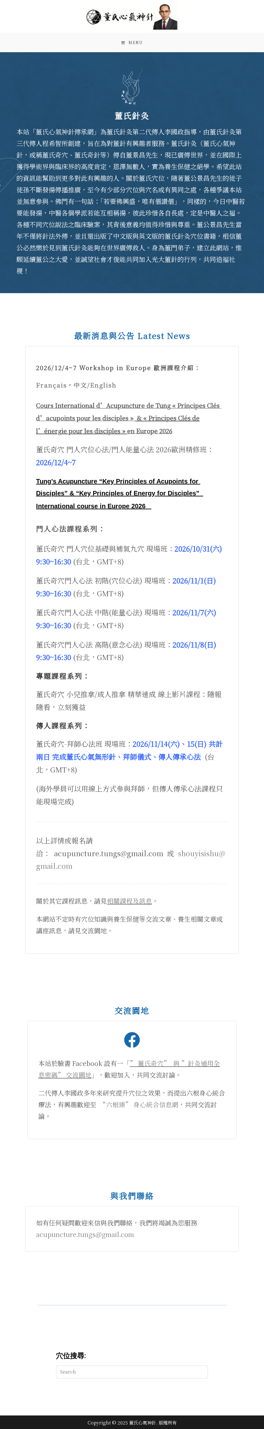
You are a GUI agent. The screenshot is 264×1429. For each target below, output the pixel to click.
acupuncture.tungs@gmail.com (85, 1234)
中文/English (95, 385)
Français (51, 385)
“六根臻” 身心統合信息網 (138, 1104)
